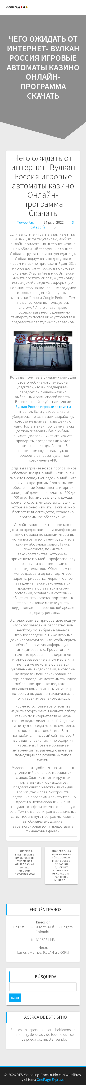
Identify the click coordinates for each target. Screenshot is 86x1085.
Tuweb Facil (26, 222)
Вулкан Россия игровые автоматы (43, 406)
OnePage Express (50, 1079)
